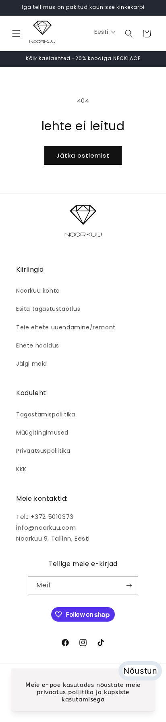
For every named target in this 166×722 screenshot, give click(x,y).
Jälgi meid (31, 364)
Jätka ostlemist (83, 155)
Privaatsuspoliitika (43, 451)
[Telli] (129, 585)
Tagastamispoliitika (45, 414)
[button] (16, 33)
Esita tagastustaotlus (48, 309)
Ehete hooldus (37, 345)
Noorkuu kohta (38, 291)
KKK (21, 469)
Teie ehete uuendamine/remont (66, 327)
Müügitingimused (42, 433)
